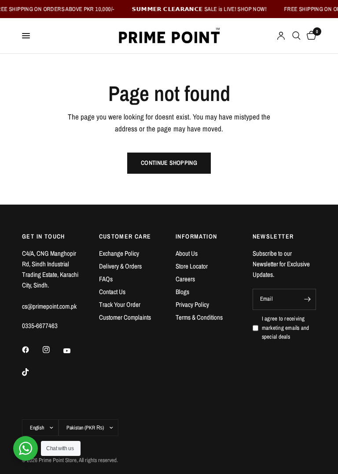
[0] (310, 35)
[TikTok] (31, 372)
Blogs (182, 291)
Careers (185, 279)
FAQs (106, 279)
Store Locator (192, 266)
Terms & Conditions (199, 317)
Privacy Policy (192, 304)
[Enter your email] (307, 299)
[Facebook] (31, 349)
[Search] (296, 35)
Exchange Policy (119, 253)
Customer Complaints (125, 317)
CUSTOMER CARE (125, 236)
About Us (187, 253)
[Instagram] (52, 349)
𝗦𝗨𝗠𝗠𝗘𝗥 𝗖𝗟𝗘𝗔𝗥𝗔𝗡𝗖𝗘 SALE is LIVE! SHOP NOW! (196, 9)
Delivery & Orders (120, 266)
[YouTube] (73, 350)
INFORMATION (196, 236)
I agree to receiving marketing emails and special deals (285, 328)
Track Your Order (119, 304)
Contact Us (112, 291)
